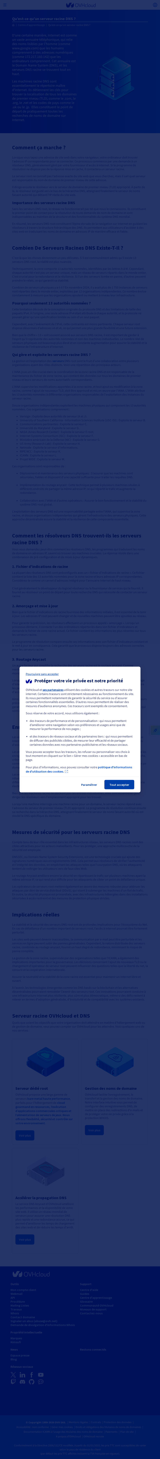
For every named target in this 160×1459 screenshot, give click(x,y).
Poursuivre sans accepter (42, 674)
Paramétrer (89, 784)
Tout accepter (119, 784)
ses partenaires (53, 690)
